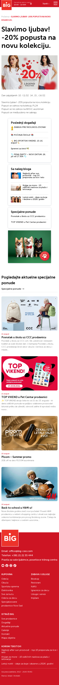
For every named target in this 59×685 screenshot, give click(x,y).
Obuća (4, 582)
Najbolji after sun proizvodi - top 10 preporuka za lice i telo (33, 175)
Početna (5, 17)
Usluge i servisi (38, 594)
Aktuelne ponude (10, 626)
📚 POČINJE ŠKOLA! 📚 (22, 135)
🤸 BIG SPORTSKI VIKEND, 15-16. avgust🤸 (27, 142)
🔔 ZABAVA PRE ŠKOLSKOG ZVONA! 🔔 (28, 128)
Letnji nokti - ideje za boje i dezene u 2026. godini (35, 198)
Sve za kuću (7, 594)
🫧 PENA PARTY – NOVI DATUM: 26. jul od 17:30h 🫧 (28, 155)
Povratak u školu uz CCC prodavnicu (28, 216)
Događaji (5, 622)
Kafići (34, 586)
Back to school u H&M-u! (16, 507)
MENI (55, 5)
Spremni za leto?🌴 (20, 148)
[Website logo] (6, 5)
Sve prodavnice (9, 618)
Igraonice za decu (40, 590)
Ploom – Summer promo (16, 457)
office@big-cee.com (21, 551)
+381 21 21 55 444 (22, 555)
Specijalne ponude (11, 288)
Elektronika (7, 590)
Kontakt (5, 634)
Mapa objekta (8, 637)
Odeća (4, 578)
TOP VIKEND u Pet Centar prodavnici (28, 222)
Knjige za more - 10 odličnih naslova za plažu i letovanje (35, 187)
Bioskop (35, 578)
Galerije (5, 630)
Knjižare (35, 598)
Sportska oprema (10, 586)
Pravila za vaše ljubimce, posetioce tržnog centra (29, 559)
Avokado (16, 676)
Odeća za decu (9, 598)
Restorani (36, 582)
